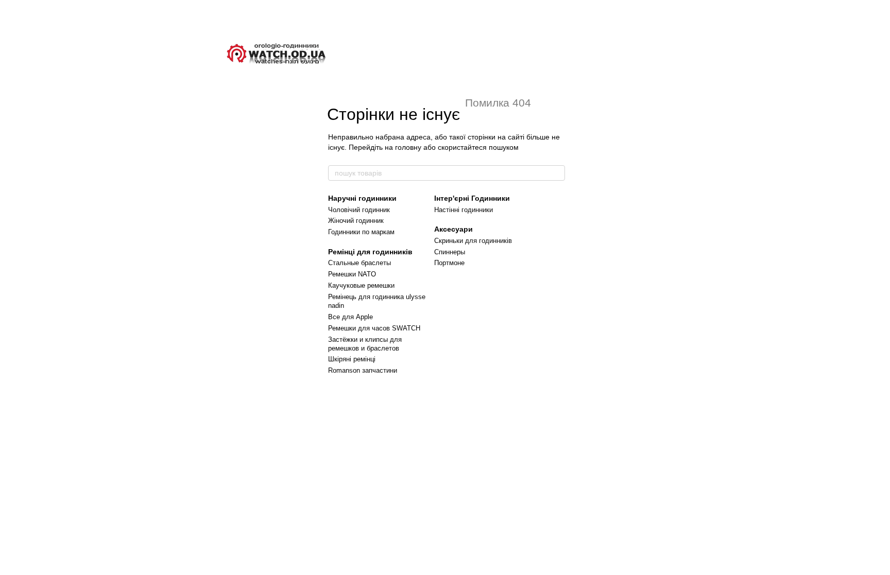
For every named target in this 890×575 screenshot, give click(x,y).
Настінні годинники (463, 210)
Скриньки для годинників (473, 241)
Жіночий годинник (356, 220)
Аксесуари (453, 229)
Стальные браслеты (359, 263)
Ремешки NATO (352, 274)
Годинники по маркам (361, 232)
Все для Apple (350, 317)
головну (408, 147)
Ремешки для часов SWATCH (374, 328)
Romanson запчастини (362, 370)
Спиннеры (449, 252)
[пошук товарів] (557, 173)
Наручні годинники (362, 198)
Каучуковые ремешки (361, 285)
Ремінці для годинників (370, 252)
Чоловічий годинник (359, 210)
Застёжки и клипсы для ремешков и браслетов (365, 344)
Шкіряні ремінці (351, 359)
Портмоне (449, 263)
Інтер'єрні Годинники (472, 198)
